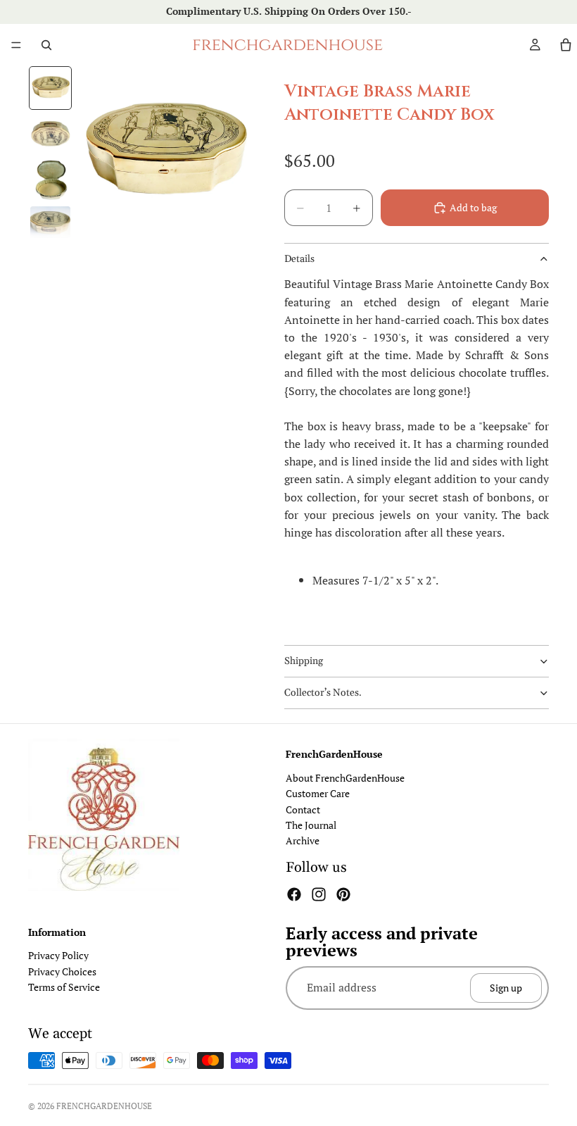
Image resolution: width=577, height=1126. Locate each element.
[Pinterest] (343, 894)
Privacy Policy (58, 956)
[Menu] (16, 45)
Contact (303, 809)
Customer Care (318, 793)
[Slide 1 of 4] (50, 88)
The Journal (311, 825)
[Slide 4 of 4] (50, 226)
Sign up (506, 987)
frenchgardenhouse (104, 1106)
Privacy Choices (62, 971)
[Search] (46, 45)
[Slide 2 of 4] (50, 134)
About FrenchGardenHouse (345, 777)
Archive (302, 840)
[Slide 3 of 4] (50, 180)
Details (299, 259)
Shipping (303, 661)
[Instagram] (318, 894)
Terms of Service (64, 987)
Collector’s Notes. (323, 693)
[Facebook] (294, 894)
